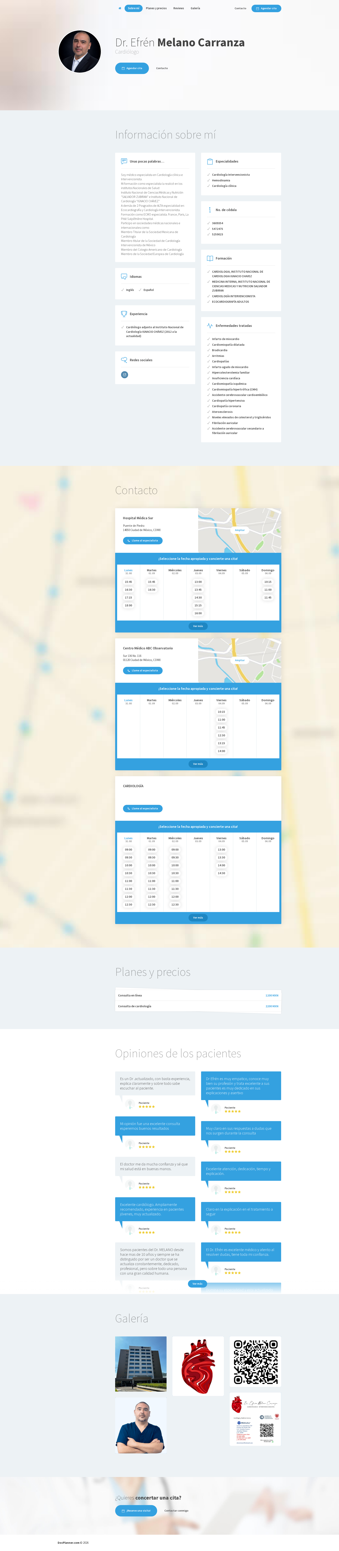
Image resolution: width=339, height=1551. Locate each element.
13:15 (221, 743)
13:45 (198, 589)
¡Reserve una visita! (138, 1510)
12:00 (128, 896)
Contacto (240, 8)
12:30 (221, 735)
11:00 (268, 589)
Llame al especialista (145, 540)
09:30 (128, 857)
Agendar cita (269, 8)
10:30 (128, 873)
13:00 (198, 582)
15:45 (128, 582)
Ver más (198, 626)
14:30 (198, 597)
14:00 (221, 751)
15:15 (198, 605)
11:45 (268, 597)
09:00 (128, 849)
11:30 (128, 889)
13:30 (221, 857)
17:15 (128, 597)
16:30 (128, 589)
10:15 (268, 582)
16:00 (198, 613)
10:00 (128, 865)
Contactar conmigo (176, 1510)
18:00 (128, 605)
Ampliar (240, 530)
